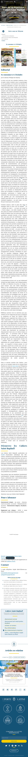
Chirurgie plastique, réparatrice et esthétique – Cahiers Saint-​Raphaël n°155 (14, 675)
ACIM (3, 454)
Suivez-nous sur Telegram (15, 31)
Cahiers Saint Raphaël (19, 657)
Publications (9, 25)
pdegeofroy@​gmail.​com (8, 574)
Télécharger (10, 558)
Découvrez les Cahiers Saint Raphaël (10, 37)
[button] (27, 2)
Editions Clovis (11, 561)
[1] (21, 178)
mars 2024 (15, 366)
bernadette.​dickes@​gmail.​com (9, 573)
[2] (24, 205)
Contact (3, 40)
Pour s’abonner (5, 39)
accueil (3, 25)
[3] (22, 415)
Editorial (3, 34)
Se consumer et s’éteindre (8, 36)
